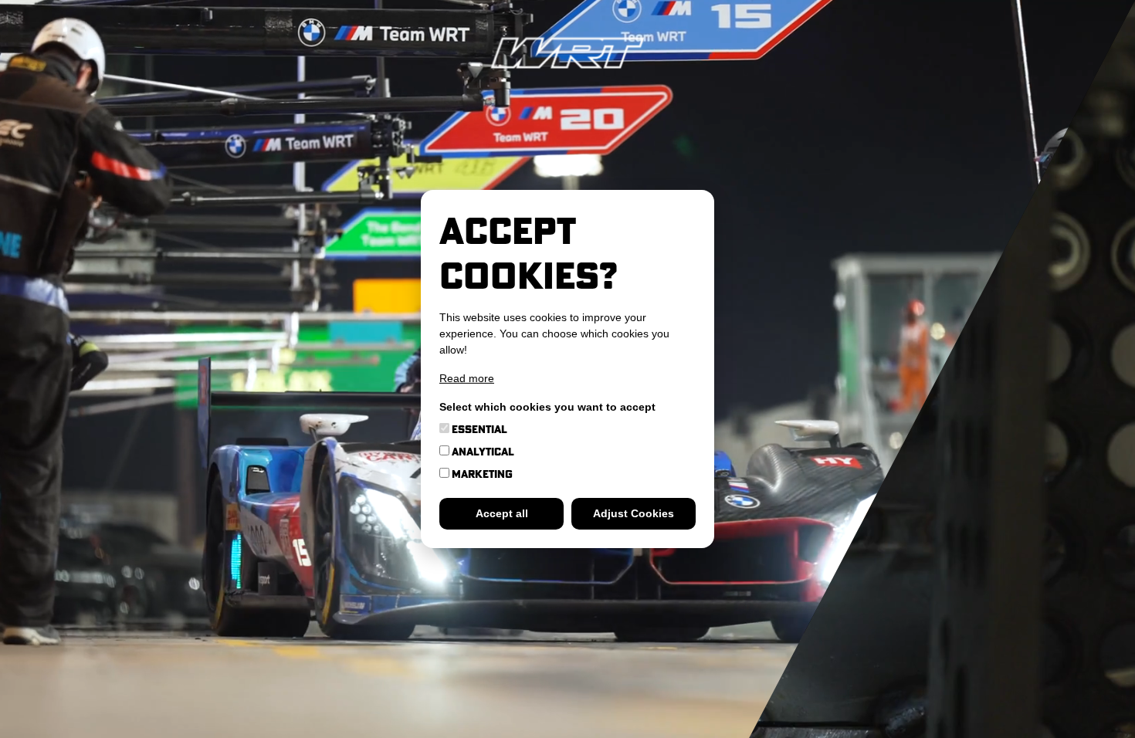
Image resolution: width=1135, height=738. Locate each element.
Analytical (481, 452)
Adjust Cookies (633, 513)
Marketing (481, 474)
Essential (478, 429)
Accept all (502, 513)
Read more (466, 378)
